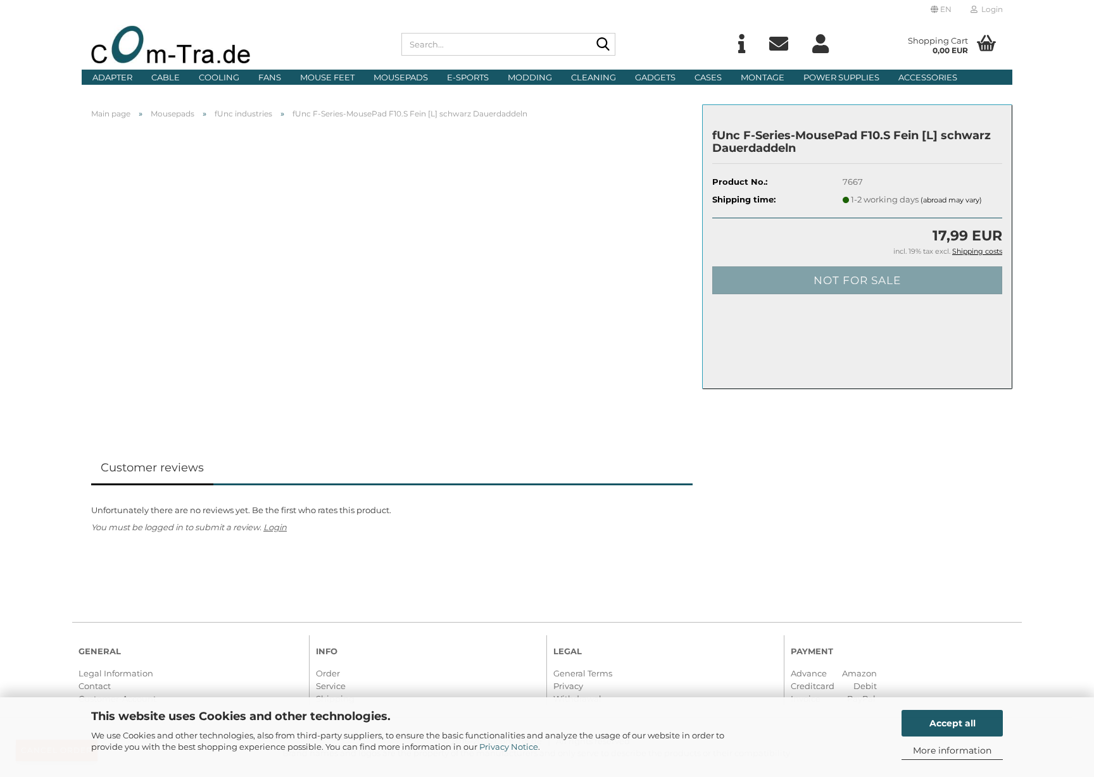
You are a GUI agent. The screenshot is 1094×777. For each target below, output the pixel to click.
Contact (95, 686)
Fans (269, 77)
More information (952, 750)
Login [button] (990, 9)
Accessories (927, 77)
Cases (708, 77)
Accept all (952, 723)
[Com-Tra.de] (236, 44)
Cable (165, 77)
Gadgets (655, 77)
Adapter (112, 77)
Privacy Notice (508, 747)
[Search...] (603, 45)
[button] (941, 9)
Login (275, 527)
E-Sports (468, 77)
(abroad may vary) (951, 200)
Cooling (219, 77)
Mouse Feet (327, 77)
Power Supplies (841, 77)
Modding (530, 77)
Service (331, 686)
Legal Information (116, 673)
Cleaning (593, 77)
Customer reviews (152, 468)
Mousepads (401, 77)
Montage (762, 77)
